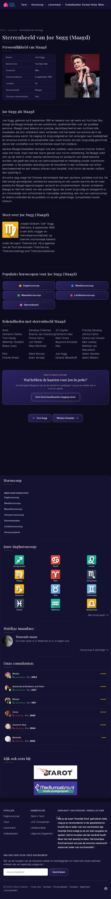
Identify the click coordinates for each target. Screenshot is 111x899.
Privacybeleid (60, 886)
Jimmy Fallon (90, 334)
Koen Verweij (36, 357)
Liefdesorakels (38, 827)
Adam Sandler (91, 353)
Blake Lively (9, 345)
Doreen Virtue (89, 4)
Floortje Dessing (92, 330)
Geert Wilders (90, 357)
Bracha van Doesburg (42, 334)
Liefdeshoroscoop (84, 295)
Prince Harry (36, 338)
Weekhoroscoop (84, 285)
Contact (47, 886)
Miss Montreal (37, 345)
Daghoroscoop (31, 285)
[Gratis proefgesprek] (55, 788)
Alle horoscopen (96, 615)
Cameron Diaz (64, 334)
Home (2, 30)
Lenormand (9, 827)
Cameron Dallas (12, 334)
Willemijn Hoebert (13, 341)
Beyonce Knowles (66, 341)
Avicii (5, 330)
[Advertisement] (55, 20)
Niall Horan (62, 338)
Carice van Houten (93, 338)
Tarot (6, 821)
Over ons (36, 886)
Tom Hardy (9, 338)
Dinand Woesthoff (66, 357)
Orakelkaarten (73, 4)
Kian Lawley (89, 341)
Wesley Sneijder (65, 418)
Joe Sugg (61, 353)
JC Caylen (62, 330)
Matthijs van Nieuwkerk (89, 347)
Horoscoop (12, 30)
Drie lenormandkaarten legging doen (56, 397)
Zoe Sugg (42, 418)
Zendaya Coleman (40, 330)
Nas (58, 345)
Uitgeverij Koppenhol (41, 833)
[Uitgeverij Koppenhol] (55, 772)
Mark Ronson (37, 353)
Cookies (73, 886)
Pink (4, 353)
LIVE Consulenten (40, 821)
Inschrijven (59, 872)
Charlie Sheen (10, 357)
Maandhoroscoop (31, 295)
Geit (37, 96)
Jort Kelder (35, 341)
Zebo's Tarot (37, 816)
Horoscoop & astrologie (92, 649)
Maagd (38, 90)
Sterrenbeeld (31, 304)
